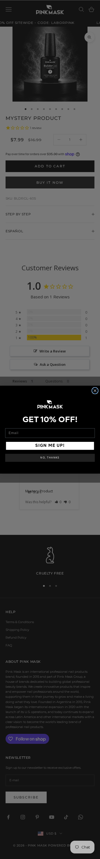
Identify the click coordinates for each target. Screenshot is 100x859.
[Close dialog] (95, 390)
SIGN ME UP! (49, 446)
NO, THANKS (49, 458)
